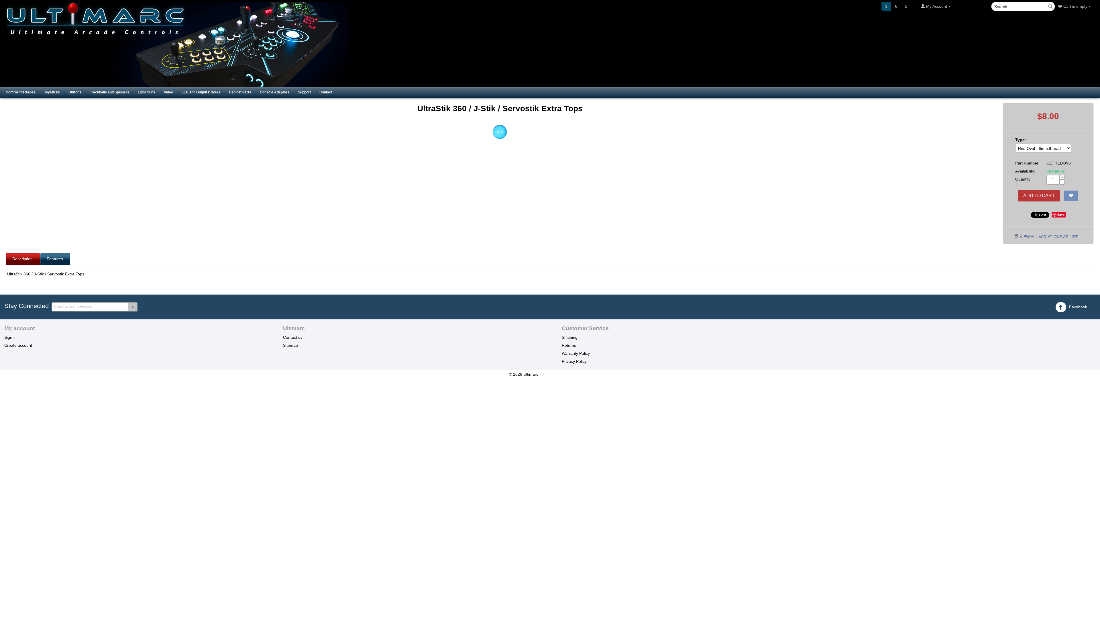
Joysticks (52, 92)
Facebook (1077, 307)
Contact (325, 92)
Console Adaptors (274, 92)
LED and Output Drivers (201, 92)
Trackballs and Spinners (109, 92)
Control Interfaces (20, 92)
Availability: (1025, 171)
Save (1060, 214)
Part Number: (1027, 163)
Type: (1020, 140)
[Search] (1051, 7)
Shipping (570, 337)
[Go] (132, 307)
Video (168, 92)
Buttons (74, 92)
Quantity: (1023, 179)
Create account (18, 345)
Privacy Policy (574, 361)
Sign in (10, 337)
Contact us (292, 337)
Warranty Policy (576, 353)
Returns (569, 345)
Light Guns (146, 92)
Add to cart (1039, 195)
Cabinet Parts (240, 92)
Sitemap (290, 345)
